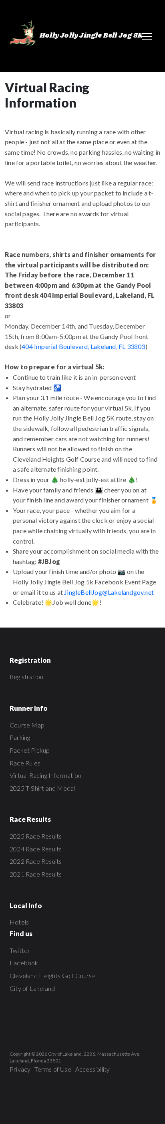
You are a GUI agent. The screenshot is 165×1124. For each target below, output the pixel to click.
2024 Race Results (36, 849)
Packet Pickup (30, 750)
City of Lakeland (32, 988)
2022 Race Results (36, 861)
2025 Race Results (36, 836)
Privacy (20, 1069)
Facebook (24, 963)
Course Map (27, 725)
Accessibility (92, 1069)
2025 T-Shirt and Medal (42, 788)
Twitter (20, 950)
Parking (20, 737)
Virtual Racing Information (45, 775)
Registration (26, 676)
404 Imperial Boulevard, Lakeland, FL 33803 (83, 346)
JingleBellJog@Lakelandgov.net (109, 592)
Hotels (19, 922)
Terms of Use (52, 1069)
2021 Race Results (36, 874)
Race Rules (25, 763)
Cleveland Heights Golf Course (53, 975)
